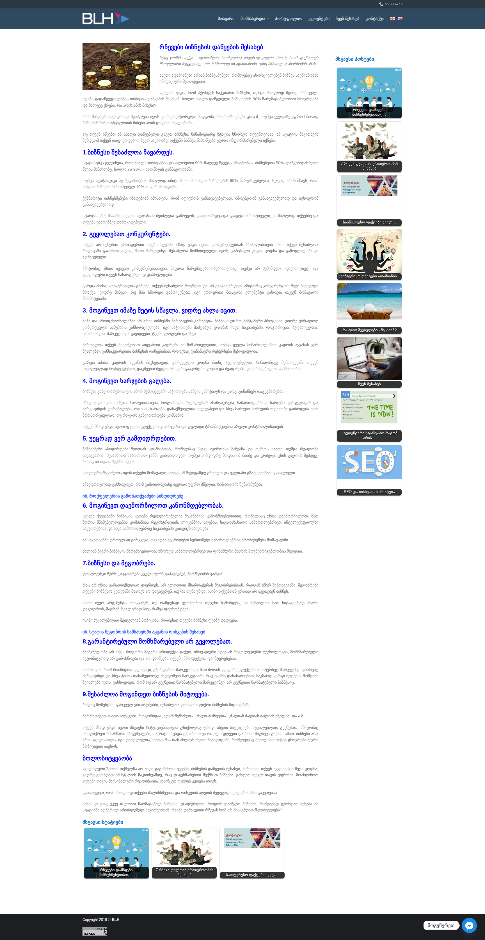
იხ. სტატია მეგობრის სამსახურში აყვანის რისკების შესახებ (144, 631)
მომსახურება (253, 18)
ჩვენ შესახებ (347, 18)
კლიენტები (319, 18)
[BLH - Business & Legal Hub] (106, 18)
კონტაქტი (375, 18)
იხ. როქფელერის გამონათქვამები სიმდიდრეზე (133, 496)
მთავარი (226, 18)
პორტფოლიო (288, 18)
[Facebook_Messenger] (469, 925)
